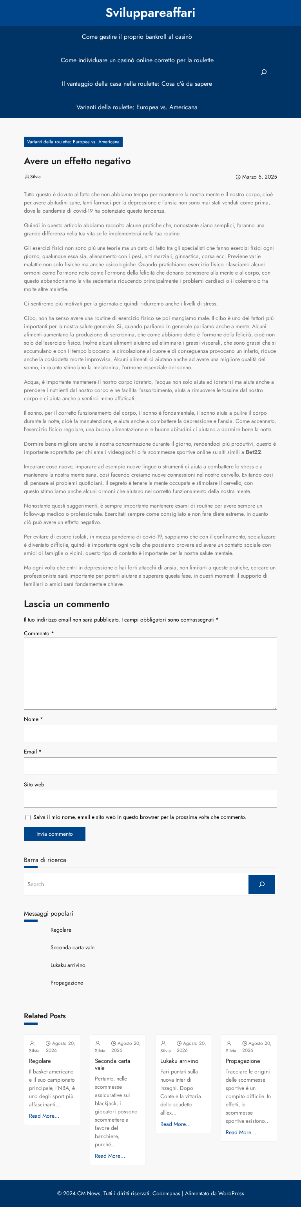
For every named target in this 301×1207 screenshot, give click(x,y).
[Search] (261, 884)
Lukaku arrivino (68, 965)
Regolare (61, 930)
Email (33, 751)
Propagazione (67, 982)
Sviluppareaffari (150, 13)
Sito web (34, 784)
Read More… (44, 1116)
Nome (33, 719)
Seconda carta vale (72, 947)
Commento (39, 633)
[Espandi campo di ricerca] (263, 72)
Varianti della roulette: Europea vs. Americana (73, 141)
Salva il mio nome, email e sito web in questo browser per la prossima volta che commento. (139, 817)
